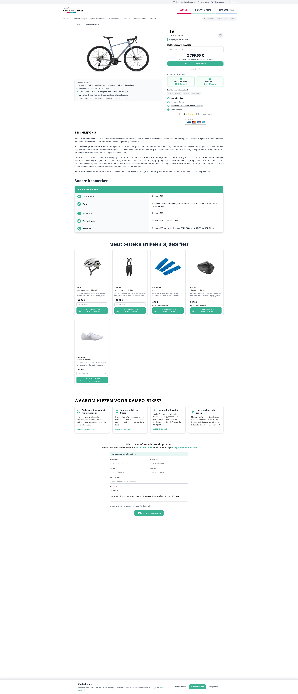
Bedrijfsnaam (115, 477)
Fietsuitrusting (79, 18)
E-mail (113, 468)
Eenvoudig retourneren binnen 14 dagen (187, 105)
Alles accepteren (197, 687)
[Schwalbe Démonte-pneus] (168, 266)
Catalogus (78, 24)
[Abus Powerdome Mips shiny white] (92, 266)
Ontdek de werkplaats (86, 429)
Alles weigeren (180, 687)
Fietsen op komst (139, 18)
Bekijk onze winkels (123, 429)
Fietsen (65, 18)
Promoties (126, 18)
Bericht (113, 486)
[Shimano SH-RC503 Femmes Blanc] (92, 336)
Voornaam (114, 459)
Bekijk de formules (160, 429)
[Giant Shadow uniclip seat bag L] (205, 266)
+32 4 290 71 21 (144, 447)
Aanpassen (213, 687)
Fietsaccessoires (96, 18)
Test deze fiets (196, 69)
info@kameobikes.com (184, 447)
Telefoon (153, 468)
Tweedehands (113, 18)
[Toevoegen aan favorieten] (221, 35)
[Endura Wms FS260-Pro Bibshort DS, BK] (130, 266)
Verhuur (152, 18)
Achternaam (155, 459)
